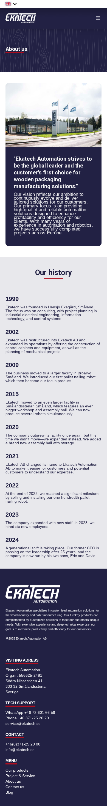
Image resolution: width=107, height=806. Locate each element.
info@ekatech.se (20, 749)
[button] (11, 3)
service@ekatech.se (23, 723)
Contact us (14, 787)
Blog (9, 792)
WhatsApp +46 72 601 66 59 (30, 712)
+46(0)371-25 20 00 (22, 744)
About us (13, 781)
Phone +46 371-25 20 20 (27, 718)
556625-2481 (30, 675)
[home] (20, 18)
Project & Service (20, 776)
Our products (16, 770)
